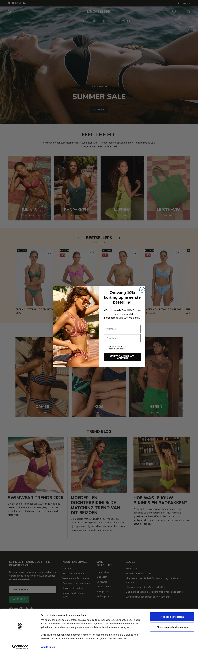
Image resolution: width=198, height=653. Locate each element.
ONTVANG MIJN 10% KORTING (122, 356)
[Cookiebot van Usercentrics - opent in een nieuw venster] (20, 647)
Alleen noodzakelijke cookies (172, 627)
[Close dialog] (142, 289)
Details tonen (48, 647)
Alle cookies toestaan (172, 616)
